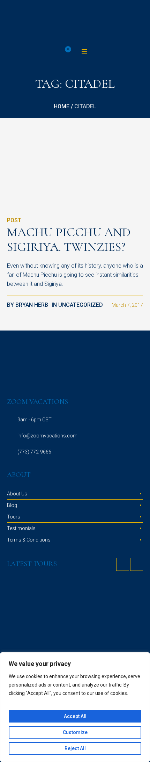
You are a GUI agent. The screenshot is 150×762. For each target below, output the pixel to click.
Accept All (75, 716)
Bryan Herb (31, 305)
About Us (17, 493)
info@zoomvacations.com (47, 435)
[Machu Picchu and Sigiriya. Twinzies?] (42, 174)
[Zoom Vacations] (75, 23)
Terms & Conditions (29, 540)
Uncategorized (80, 305)
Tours (13, 517)
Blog (12, 505)
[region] (75, 707)
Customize (75, 732)
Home (61, 106)
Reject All (75, 748)
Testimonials (21, 528)
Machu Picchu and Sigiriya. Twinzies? (68, 239)
